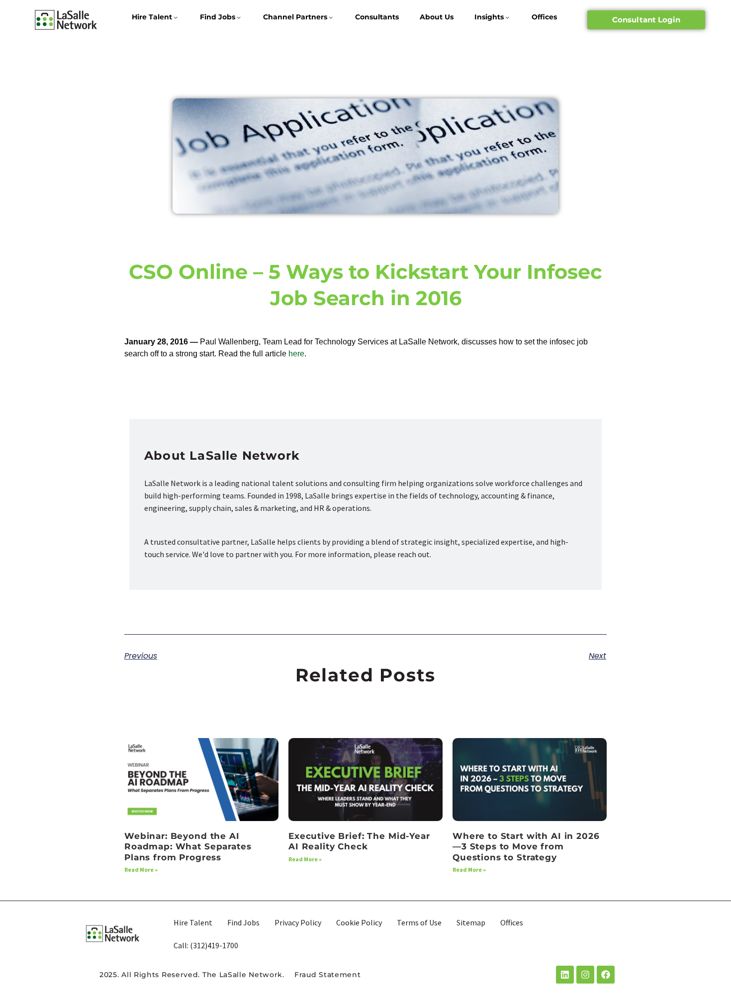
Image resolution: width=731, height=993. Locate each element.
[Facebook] (606, 975)
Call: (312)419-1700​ (206, 945)
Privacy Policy (297, 922)
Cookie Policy (359, 922)
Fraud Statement (327, 974)
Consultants (377, 16)
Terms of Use (419, 922)
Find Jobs (217, 16)
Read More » (141, 869)
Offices (544, 16)
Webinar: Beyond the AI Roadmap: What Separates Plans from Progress (188, 846)
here (296, 353)
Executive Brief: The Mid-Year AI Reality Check (359, 841)
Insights (489, 16)
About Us (437, 16)
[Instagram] (585, 975)
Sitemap (471, 922)
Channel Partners (295, 16)
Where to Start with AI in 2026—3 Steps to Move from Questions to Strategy (526, 846)
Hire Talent (152, 16)
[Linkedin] (565, 975)
